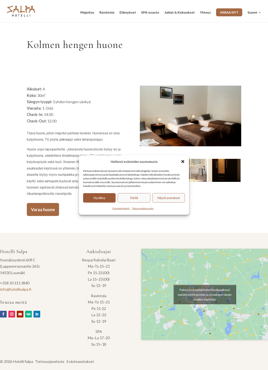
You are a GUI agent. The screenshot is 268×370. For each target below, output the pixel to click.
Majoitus (87, 12)
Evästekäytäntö (121, 208)
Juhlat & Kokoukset (179, 12)
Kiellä (134, 198)
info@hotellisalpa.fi (15, 289)
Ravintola (106, 12)
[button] (183, 161)
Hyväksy (99, 198)
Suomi (252, 12)
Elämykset (128, 12)
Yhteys (205, 12)
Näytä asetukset (168, 198)
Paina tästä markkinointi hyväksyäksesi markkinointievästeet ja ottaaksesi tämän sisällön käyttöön (205, 294)
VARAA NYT (229, 12)
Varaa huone (43, 209)
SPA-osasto (150, 12)
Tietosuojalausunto (142, 208)
